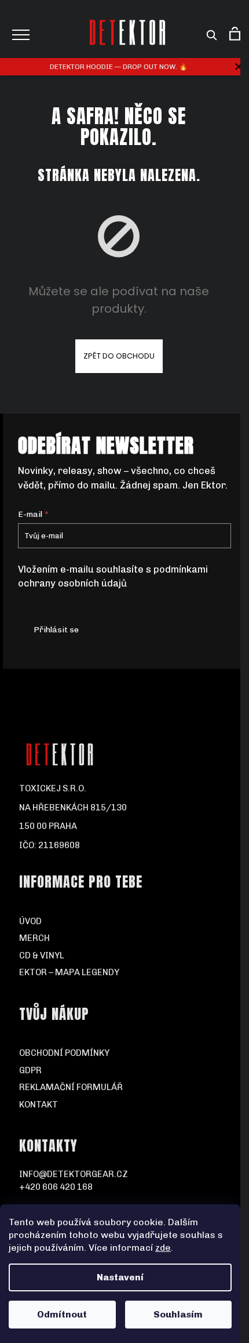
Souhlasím (178, 1314)
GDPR (30, 1070)
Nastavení (120, 1277)
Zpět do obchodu (119, 355)
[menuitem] (124, 921)
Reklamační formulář (71, 1087)
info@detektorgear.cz (73, 1174)
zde (163, 1247)
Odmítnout (62, 1314)
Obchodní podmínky (64, 1053)
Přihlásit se (56, 630)
